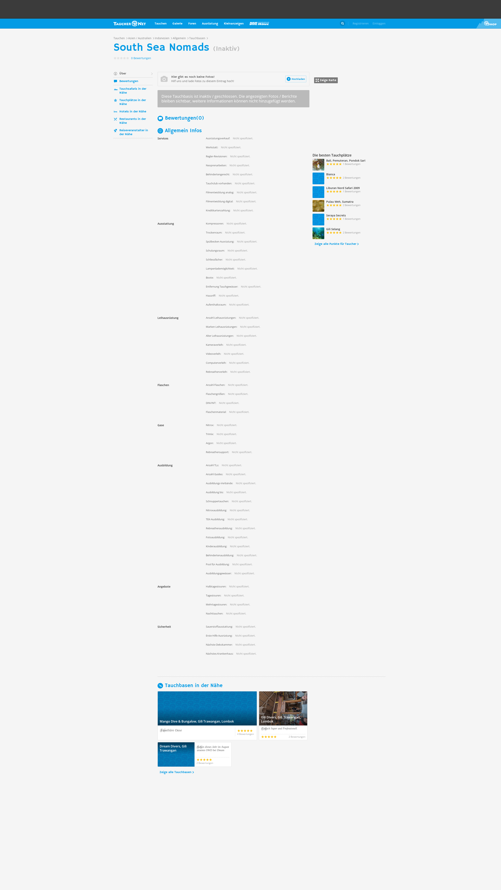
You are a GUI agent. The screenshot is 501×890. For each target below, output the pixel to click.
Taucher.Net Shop (488, 23)
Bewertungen (128, 81)
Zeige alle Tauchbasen (175, 772)
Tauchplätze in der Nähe (132, 102)
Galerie (177, 24)
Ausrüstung (210, 24)
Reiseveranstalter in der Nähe (133, 132)
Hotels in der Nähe (132, 112)
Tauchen (161, 24)
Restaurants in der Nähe (132, 121)
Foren (192, 24)
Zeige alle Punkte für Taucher (335, 244)
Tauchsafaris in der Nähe (132, 91)
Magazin (259, 23)
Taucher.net (130, 23)
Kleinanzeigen (234, 24)
